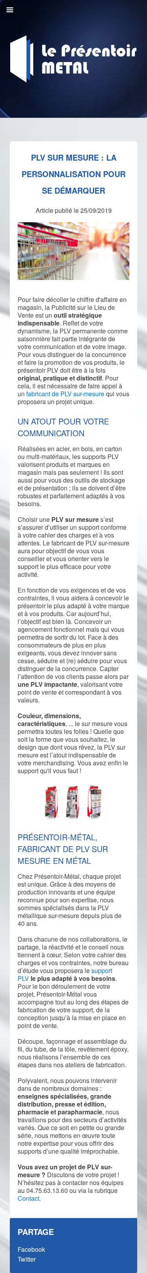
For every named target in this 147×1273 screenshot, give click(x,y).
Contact (28, 1198)
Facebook (31, 1249)
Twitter (27, 1259)
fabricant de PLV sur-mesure (66, 393)
